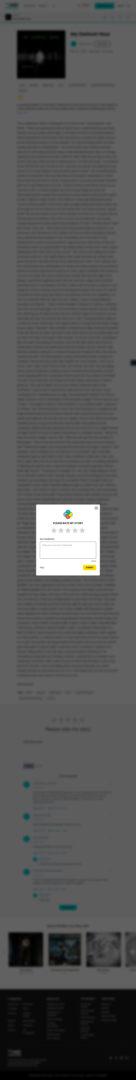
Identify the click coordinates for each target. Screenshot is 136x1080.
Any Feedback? (47, 539)
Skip (42, 567)
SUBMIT (90, 567)
